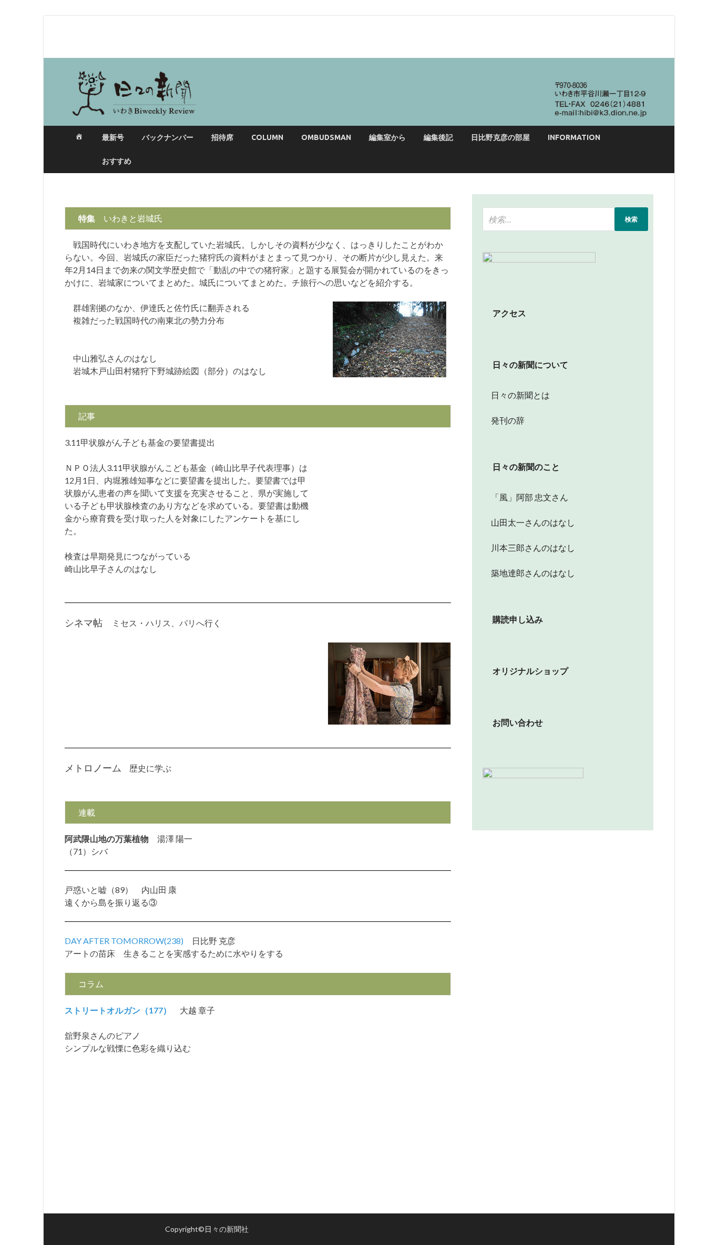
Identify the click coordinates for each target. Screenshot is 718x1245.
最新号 (113, 137)
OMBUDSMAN (326, 137)
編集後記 (438, 137)
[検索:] (565, 219)
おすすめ (116, 161)
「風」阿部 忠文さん (525, 497)
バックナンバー (167, 137)
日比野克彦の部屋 (500, 137)
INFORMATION (574, 137)
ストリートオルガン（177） (118, 1010)
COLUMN (267, 137)
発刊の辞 (508, 420)
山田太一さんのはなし (529, 522)
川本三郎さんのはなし (529, 548)
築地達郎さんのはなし (529, 573)
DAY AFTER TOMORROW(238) (124, 941)
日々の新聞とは (516, 395)
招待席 (222, 137)
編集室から (387, 137)
